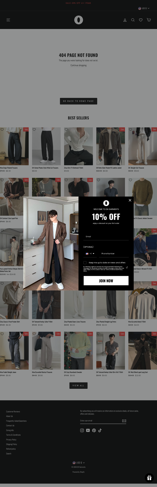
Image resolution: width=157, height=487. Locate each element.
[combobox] (90, 253)
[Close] (130, 200)
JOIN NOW (106, 280)
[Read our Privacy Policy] (127, 267)
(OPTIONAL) (88, 247)
